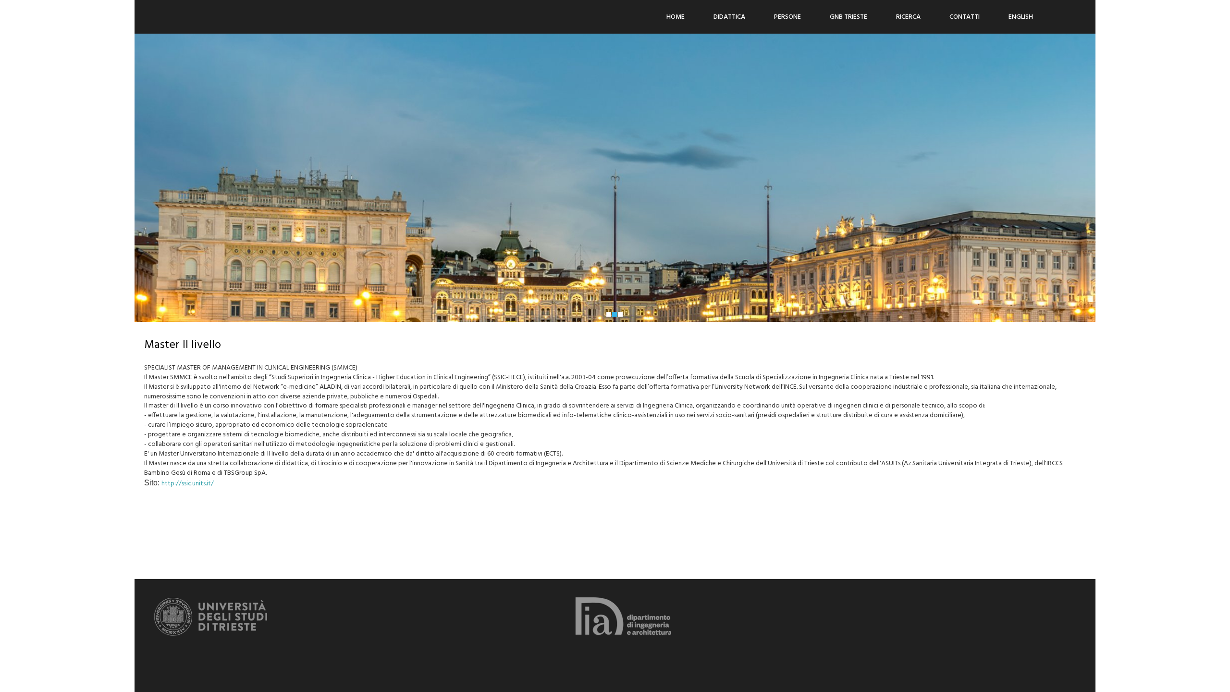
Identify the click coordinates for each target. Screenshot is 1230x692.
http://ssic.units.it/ (187, 483)
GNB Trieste (848, 17)
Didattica (729, 17)
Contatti (964, 17)
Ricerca (908, 17)
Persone (787, 17)
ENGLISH (1021, 17)
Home (675, 17)
